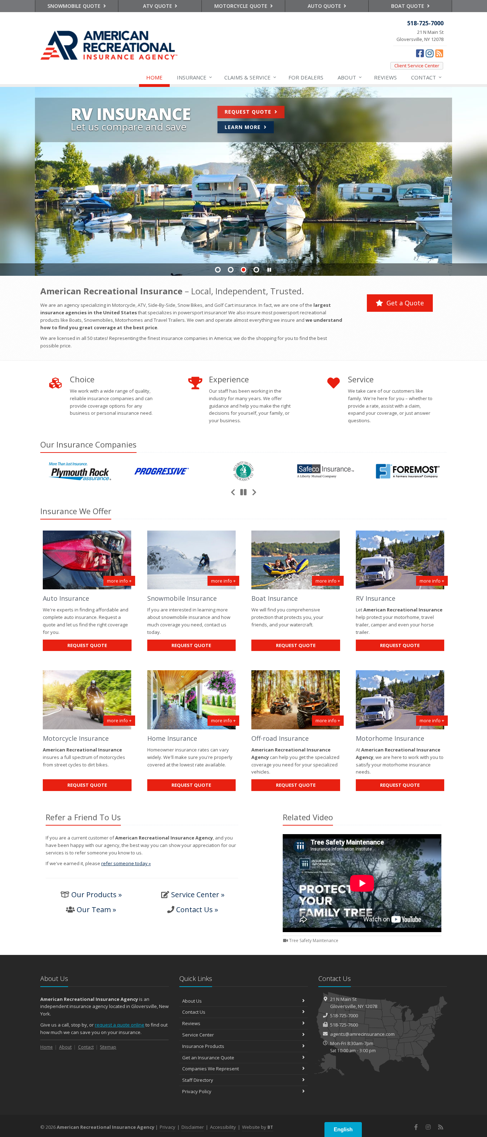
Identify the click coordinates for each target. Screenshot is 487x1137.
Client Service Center (416, 65)
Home (154, 77)
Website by (257, 1127)
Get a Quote (404, 303)
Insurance (194, 77)
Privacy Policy (196, 1091)
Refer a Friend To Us (83, 817)
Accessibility (223, 1127)
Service (250, 77)
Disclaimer (192, 1127)
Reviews (385, 77)
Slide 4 (256, 270)
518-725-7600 (344, 1025)
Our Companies (88, 444)
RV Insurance (375, 598)
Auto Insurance (66, 598)
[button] (269, 270)
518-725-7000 (344, 1015)
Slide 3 (243, 270)
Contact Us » (197, 909)
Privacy (167, 1127)
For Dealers (305, 77)
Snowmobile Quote (74, 5)
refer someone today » (126, 863)
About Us (192, 1001)
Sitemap (108, 1047)
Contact (426, 77)
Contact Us (193, 1012)
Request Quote (249, 111)
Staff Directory (197, 1080)
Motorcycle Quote (241, 5)
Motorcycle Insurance (76, 738)
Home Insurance (172, 738)
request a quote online (119, 1025)
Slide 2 (231, 270)
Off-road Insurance (280, 738)
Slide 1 (218, 270)
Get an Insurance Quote (208, 1057)
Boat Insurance (274, 598)
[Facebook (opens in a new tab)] (420, 53)
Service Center (198, 1035)
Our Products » (96, 894)
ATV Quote (158, 5)
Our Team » (96, 909)
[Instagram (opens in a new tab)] (430, 53)
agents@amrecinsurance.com (362, 1034)
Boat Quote (408, 5)
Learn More (243, 127)
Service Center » (198, 894)
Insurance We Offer (75, 511)
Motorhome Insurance (390, 738)
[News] (439, 53)
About (350, 77)
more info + (119, 581)
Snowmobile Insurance (182, 598)
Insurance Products (203, 1046)
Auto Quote (325, 5)
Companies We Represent (210, 1068)
